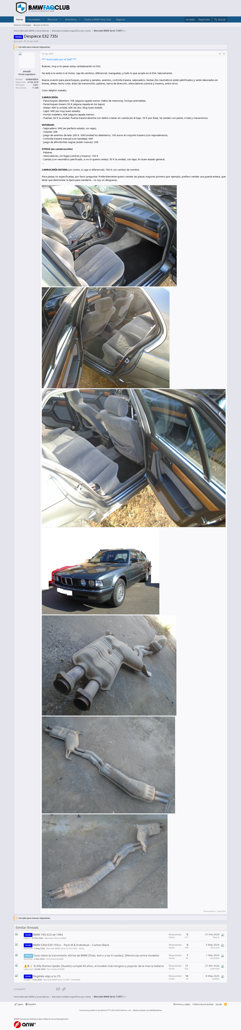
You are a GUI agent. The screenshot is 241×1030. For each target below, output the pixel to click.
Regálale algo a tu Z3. (47, 976)
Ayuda (219, 1004)
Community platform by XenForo (105, 1010)
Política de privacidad (203, 1004)
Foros (19, 19)
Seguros (120, 19)
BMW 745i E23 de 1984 (48, 934)
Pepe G (27, 938)
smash (19, 41)
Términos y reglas (181, 1004)
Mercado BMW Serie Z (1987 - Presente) (61, 979)
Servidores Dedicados (29, 1019)
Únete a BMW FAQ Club (97, 19)
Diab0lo (27, 979)
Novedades (34, 19)
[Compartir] (220, 54)
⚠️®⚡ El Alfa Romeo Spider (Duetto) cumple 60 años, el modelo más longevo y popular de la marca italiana (94, 966)
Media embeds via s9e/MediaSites (147, 1010)
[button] (42, 19)
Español (32, 1004)
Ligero (20, 1004)
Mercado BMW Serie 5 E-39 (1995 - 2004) (65, 948)
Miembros (71, 19)
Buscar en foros (41, 24)
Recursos (53, 19)
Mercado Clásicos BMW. (56, 938)
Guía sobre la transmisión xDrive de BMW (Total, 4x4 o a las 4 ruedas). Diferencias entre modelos (96, 955)
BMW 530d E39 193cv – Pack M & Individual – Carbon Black (71, 945)
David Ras (28, 959)
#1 (224, 53)
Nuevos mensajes (22, 24)
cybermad (28, 969)
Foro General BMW (54, 959)
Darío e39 (28, 948)
